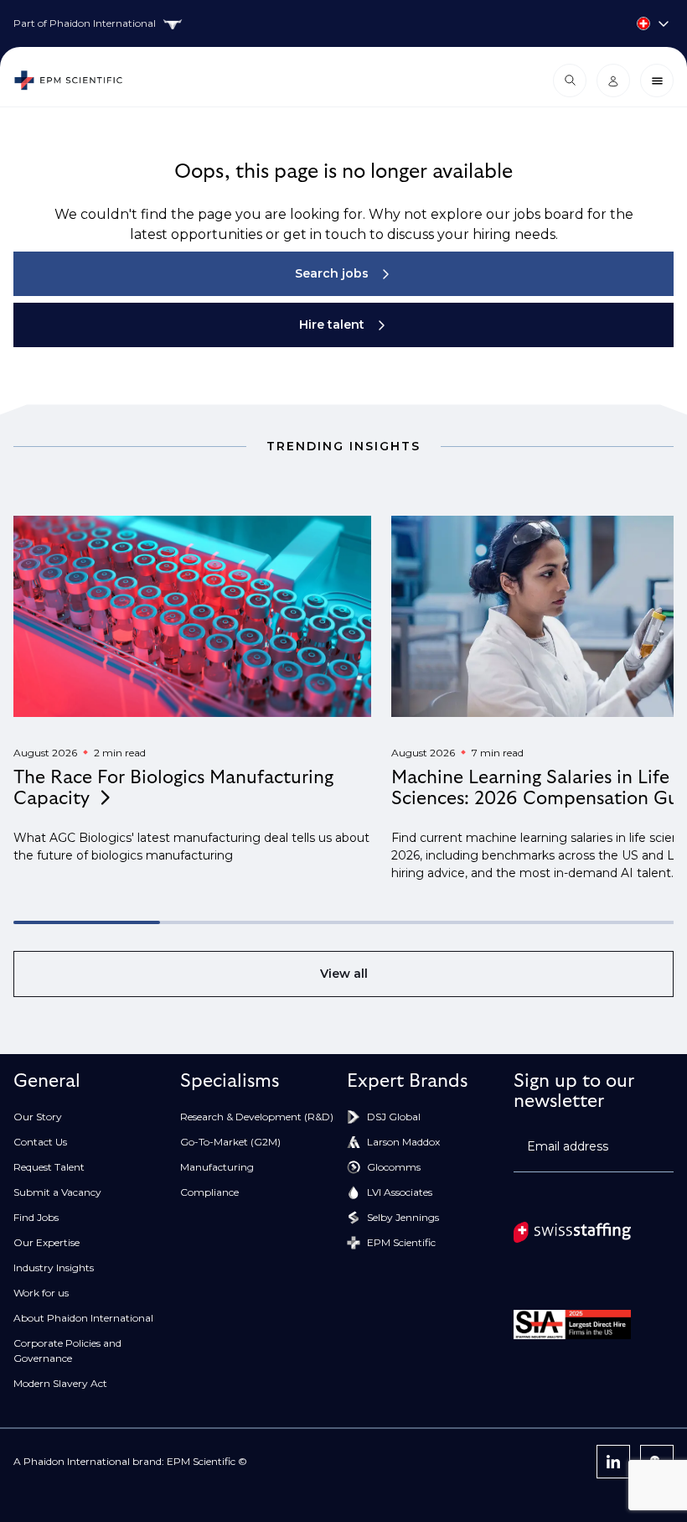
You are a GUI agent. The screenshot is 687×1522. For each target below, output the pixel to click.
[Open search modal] (569, 80)
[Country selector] (343, 23)
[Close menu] (657, 80)
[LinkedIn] (613, 1461)
